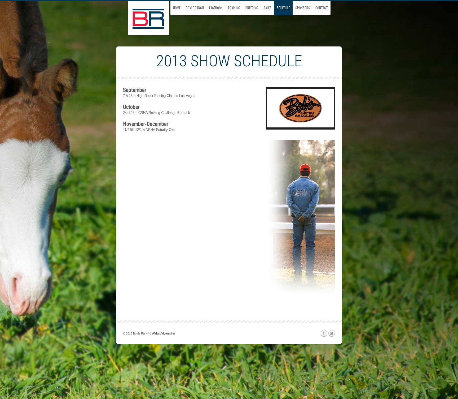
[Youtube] (331, 333)
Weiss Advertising (163, 333)
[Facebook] (323, 333)
